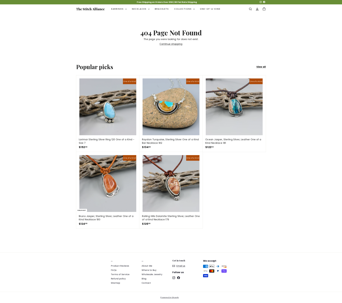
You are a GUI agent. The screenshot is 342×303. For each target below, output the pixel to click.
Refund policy (118, 278)
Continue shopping (171, 44)
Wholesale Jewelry (152, 274)
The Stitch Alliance (90, 9)
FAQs (114, 270)
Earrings (118, 8)
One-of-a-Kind (210, 8)
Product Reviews (120, 265)
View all (261, 66)
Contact (146, 282)
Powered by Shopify (169, 297)
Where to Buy (149, 270)
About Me (147, 265)
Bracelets (162, 8)
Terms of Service (120, 274)
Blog (144, 278)
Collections (183, 8)
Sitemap (115, 282)
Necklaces (139, 8)
